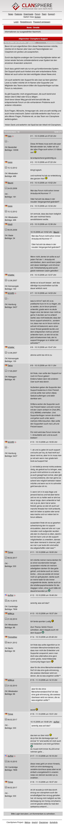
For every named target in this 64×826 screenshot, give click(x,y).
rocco (10, 162)
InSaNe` (11, 274)
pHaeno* (32, 42)
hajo (9, 136)
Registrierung (26, 21)
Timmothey (12, 637)
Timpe (10, 552)
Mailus (27, 822)
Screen (38, 16)
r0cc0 (10, 224)
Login (16, 21)
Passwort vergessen (41, 21)
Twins (10, 365)
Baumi (10, 182)
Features (18, 14)
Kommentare (52, 42)
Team (44, 14)
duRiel (10, 595)
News (10, 14)
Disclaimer (43, 822)
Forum (37, 14)
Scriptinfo (54, 822)
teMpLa (11, 613)
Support (51, 14)
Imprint (35, 822)
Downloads (28, 14)
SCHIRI (11, 293)
